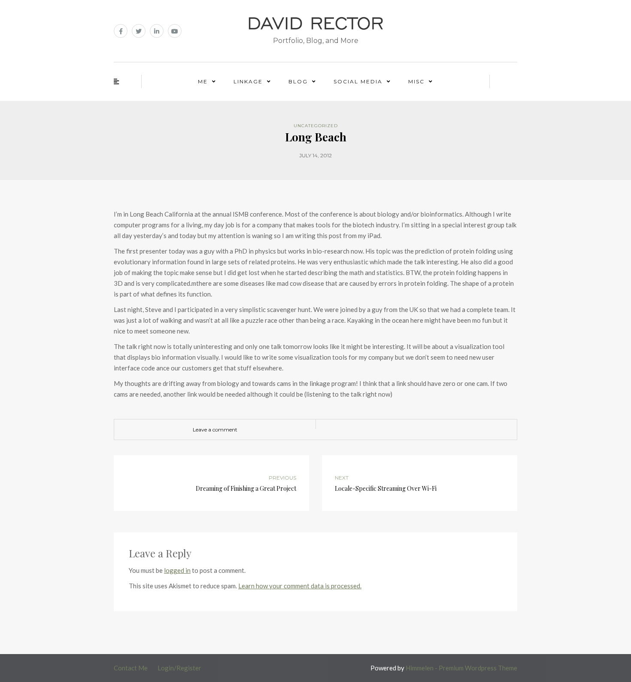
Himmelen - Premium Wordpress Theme (461, 668)
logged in (177, 570)
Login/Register (179, 668)
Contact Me (131, 668)
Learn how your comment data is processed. (299, 586)
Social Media (358, 81)
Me (203, 81)
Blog (298, 81)
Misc (416, 81)
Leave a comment (215, 429)
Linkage (248, 81)
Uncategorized (316, 125)
